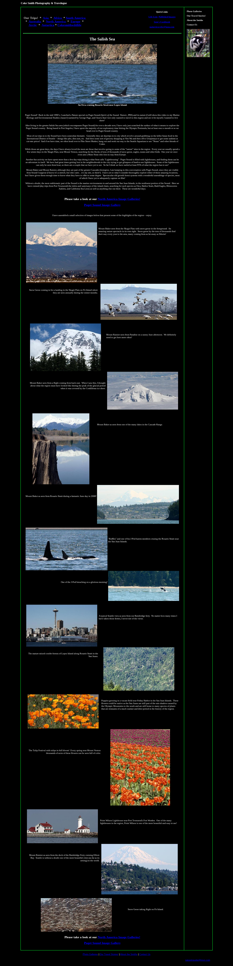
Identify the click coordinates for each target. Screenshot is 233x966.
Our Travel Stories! (196, 15)
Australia (35, 21)
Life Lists (153, 17)
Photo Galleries (194, 11)
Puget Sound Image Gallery (102, 205)
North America (56, 21)
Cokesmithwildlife (69, 25)
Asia (46, 18)
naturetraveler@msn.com (162, 27)
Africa (58, 18)
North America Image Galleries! (119, 199)
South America (76, 18)
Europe (75, 21)
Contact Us (192, 24)
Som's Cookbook (162, 22)
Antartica (48, 25)
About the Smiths (195, 20)
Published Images (167, 17)
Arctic (33, 25)
